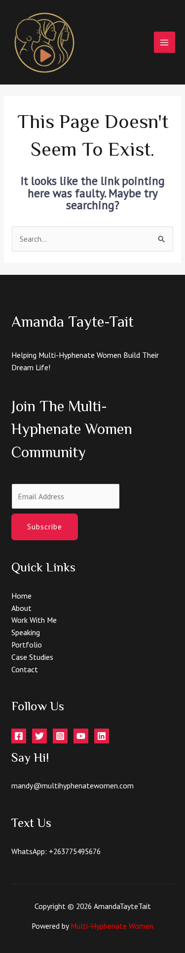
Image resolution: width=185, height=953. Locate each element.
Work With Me (34, 620)
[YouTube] (81, 736)
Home (21, 596)
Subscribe (44, 526)
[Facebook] (18, 736)
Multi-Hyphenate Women (112, 926)
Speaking (25, 632)
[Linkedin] (101, 736)
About (21, 608)
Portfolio (26, 645)
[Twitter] (39, 736)
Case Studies (32, 657)
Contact (24, 669)
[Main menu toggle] (164, 42)
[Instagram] (60, 736)
